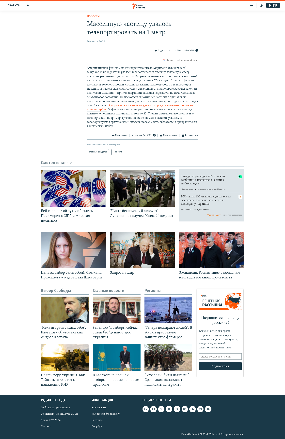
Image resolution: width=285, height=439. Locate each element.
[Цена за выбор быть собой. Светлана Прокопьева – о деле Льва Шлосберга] (73, 250)
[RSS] (192, 409)
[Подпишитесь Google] (145, 409)
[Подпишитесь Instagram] (185, 409)
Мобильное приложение (55, 407)
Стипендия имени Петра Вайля (59, 414)
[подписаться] (208, 409)
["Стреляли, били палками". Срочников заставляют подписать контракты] (168, 357)
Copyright (97, 426)
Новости (93, 16)
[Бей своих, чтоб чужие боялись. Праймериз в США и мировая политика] (73, 188)
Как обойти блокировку (106, 414)
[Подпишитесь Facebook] (153, 409)
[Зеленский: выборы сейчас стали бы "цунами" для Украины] (117, 310)
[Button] (162, 51)
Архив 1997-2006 (51, 420)
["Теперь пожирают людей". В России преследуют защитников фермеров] (168, 310)
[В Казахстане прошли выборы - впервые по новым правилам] (117, 357)
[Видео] (251, 5)
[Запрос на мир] (142, 250)
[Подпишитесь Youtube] (169, 409)
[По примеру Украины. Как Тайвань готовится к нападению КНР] (65, 357)
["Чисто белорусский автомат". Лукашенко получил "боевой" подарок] (142, 188)
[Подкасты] (200, 409)
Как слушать (99, 407)
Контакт (46, 426)
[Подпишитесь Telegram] (177, 409)
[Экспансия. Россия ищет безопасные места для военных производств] (211, 250)
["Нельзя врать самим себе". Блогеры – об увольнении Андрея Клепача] (65, 310)
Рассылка (97, 420)
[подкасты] (261, 5)
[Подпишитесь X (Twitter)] (161, 409)
